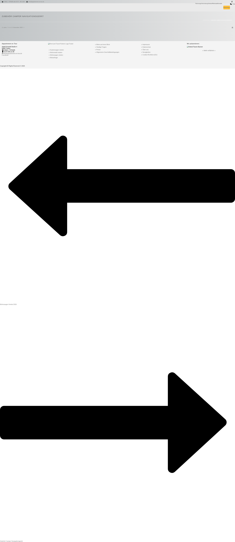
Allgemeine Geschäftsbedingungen (107, 52)
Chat (233, 4)
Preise (98, 49)
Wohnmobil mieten (56, 52)
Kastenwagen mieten (57, 50)
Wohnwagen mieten (56, 55)
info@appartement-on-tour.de (36, 1)
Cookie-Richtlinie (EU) (150, 55)
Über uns (146, 49)
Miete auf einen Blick (103, 44)
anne (5, 27)
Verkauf (210, 3)
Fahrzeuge (198, 3)
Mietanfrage (226, 7)
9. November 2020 (17, 27)
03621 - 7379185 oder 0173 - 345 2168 (14, 1)
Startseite (206, 20)
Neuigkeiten (146, 52)
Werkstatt (215, 3)
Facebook (5, 55)
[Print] (232, 27)
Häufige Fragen (101, 47)
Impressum (146, 44)
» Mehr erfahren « (208, 50)
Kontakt (220, 3)
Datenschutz (147, 47)
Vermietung (204, 3)
